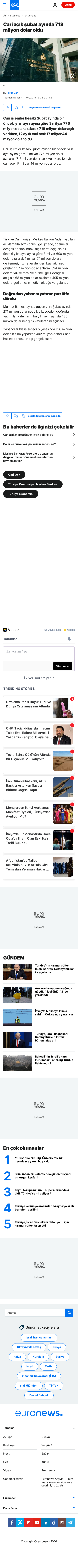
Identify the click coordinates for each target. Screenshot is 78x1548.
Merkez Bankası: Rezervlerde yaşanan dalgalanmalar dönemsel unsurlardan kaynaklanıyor (28, 457)
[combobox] (39, 1313)
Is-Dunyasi (30, 15)
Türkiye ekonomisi (20, 493)
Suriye (60, 1356)
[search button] (69, 1313)
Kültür (45, 1462)
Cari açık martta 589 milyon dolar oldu (28, 434)
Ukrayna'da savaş (29, 1347)
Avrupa (7, 1437)
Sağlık (45, 1453)
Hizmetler (9, 1498)
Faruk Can (12, 92)
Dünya (45, 1437)
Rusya (57, 1347)
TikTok (53, 1385)
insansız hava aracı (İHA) (39, 1376)
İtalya (17, 1356)
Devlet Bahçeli (39, 1395)
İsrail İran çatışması (39, 1337)
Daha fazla (10, 1508)
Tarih (48, 1366)
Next (6, 1453)
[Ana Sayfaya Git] (14, 5)
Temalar (8, 1427)
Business (15, 15)
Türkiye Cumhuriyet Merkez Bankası (33, 484)
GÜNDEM (13, 958)
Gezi (6, 1462)
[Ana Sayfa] (4, 15)
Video (7, 1470)
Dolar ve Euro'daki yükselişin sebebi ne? (29, 444)
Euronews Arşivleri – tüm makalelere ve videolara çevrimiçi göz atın (57, 1482)
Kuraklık (38, 1356)
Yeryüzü (46, 1445)
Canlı (68, 4)
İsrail (29, 1366)
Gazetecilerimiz (13, 1478)
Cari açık (14, 474)
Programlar (48, 1470)
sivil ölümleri (29, 1385)
